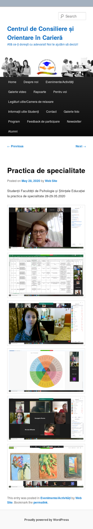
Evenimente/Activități (60, 82)
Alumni (13, 131)
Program (14, 121)
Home (12, 82)
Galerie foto (71, 111)
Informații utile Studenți (23, 111)
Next (81, 146)
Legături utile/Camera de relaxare (31, 101)
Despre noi (31, 82)
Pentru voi (60, 91)
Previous (15, 146)
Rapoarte (39, 91)
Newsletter (74, 121)
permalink (40, 502)
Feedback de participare (43, 121)
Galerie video (17, 91)
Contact (51, 111)
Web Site (51, 180)
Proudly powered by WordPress (46, 519)
